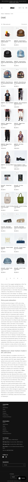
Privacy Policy (5, 414)
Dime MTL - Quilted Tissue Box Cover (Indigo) (20, 248)
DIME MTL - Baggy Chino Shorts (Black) (6, 124)
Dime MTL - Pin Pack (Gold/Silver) (18, 186)
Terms (4, 409)
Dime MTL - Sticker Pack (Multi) (6, 186)
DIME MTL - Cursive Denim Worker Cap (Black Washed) (7, 62)
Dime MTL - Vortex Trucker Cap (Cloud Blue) (6, 269)
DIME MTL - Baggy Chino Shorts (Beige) (19, 124)
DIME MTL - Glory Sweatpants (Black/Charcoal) (20, 103)
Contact (4, 411)
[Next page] (21, 278)
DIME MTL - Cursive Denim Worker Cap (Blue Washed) (20, 62)
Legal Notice (5, 407)
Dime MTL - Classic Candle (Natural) (7, 248)
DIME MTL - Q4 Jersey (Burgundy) (18, 145)
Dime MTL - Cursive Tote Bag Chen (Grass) (20, 207)
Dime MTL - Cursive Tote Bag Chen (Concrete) (7, 207)
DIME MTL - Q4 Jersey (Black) (7, 164)
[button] (1, 7)
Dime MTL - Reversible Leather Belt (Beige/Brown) (20, 227)
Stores (4, 405)
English (13, 476)
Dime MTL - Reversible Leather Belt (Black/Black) (6, 227)
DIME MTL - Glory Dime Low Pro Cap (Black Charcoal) (20, 83)
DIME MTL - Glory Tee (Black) (7, 102)
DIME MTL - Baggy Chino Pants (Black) (6, 145)
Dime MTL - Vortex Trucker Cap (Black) (19, 269)
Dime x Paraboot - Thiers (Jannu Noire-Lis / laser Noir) (20, 165)
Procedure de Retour (7, 416)
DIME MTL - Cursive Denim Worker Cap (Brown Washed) (20, 41)
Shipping (4, 413)
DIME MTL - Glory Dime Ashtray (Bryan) (6, 41)
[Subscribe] (23, 465)
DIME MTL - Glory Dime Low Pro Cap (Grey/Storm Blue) (7, 83)
